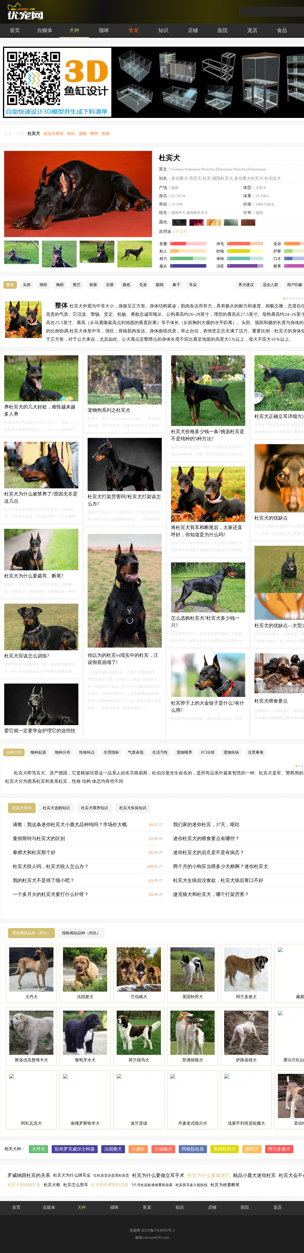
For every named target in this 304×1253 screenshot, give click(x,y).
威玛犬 (252, 1149)
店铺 (193, 30)
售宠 (134, 30)
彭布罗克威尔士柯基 (75, 1149)
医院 (223, 30)
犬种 (74, 30)
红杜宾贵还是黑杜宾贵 (111, 1175)
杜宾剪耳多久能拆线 (191, 1185)
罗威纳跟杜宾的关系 (28, 1175)
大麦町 (138, 1149)
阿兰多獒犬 (279, 1149)
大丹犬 (38, 1149)
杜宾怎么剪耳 (75, 1185)
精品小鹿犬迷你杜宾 (254, 1175)
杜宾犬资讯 (53, 133)
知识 (163, 30)
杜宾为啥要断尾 (225, 1185)
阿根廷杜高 (193, 1149)
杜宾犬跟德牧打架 (24, 1185)
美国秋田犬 (224, 1149)
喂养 (94, 133)
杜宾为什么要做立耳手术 (158, 1175)
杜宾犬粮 (52, 1185)
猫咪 (104, 30)
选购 (82, 133)
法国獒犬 (113, 1149)
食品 (282, 30)
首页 (15, 30)
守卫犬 (181, 231)
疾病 (106, 133)
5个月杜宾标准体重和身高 (152, 1185)
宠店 (252, 30)
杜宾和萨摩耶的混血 (110, 1185)
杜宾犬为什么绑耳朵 (72, 1175)
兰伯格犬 (163, 1149)
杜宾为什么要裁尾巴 (208, 1175)
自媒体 (44, 30)
